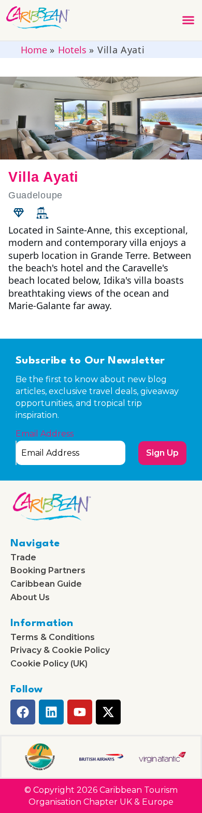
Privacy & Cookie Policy (60, 650)
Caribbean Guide (46, 584)
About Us (30, 597)
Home (34, 49)
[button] (188, 20)
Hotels (72, 49)
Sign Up (162, 453)
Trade (23, 558)
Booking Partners (47, 571)
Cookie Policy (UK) (49, 664)
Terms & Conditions (52, 637)
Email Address (45, 434)
